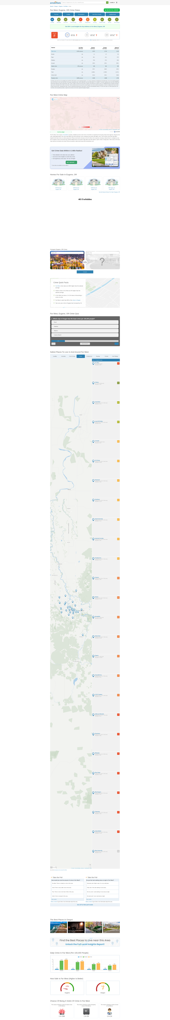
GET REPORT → (71, 162)
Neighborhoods (112, 14)
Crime (80, 356)
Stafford (56, 326)
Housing (98, 356)
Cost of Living (72, 356)
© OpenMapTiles (114, 129)
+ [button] (90, 865)
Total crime (53, 51)
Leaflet (118, 129)
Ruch (55, 322)
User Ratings (115, 356)
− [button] (90, 867)
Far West (66, 6)
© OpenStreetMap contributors (107, 129)
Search (51, 6)
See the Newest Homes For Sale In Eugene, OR (109, 192)
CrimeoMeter (65, 134)
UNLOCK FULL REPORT (112, 10)
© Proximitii (100, 129)
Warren (56, 330)
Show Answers (85, 343)
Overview (56, 14)
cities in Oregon (76, 300)
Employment (89, 356)
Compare (85, 271)
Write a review (54, 901)
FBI (90, 40)
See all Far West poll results (85, 904)
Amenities (63, 356)
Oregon (56, 6)
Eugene (60, 6)
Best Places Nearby (97, 14)
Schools (106, 356)
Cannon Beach (57, 335)
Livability (111, 2)
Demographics (81, 14)
